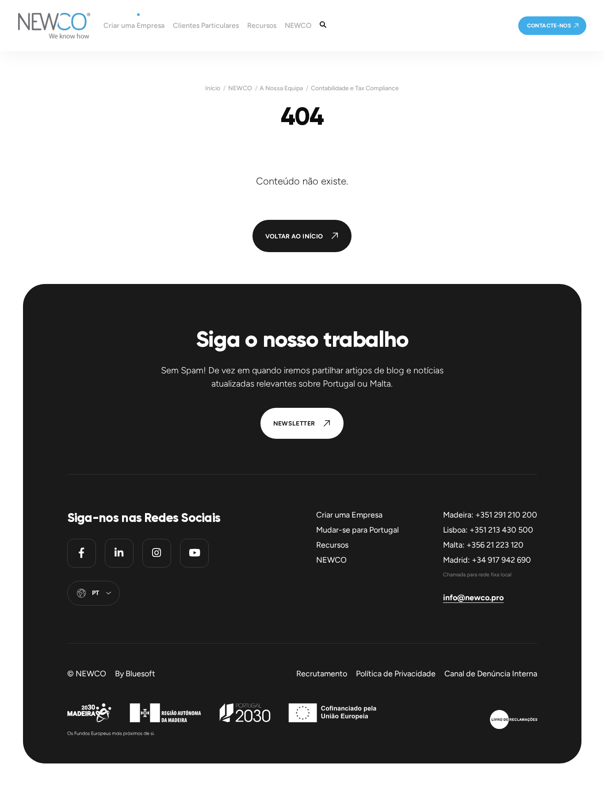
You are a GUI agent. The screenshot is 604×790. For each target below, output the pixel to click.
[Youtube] (194, 553)
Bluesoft (140, 674)
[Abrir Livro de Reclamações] (513, 720)
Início (212, 88)
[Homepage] (45, 25)
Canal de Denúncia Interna (490, 674)
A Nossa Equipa (281, 88)
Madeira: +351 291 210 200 (490, 515)
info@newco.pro (473, 597)
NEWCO (240, 88)
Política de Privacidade (396, 674)
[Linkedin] (119, 553)
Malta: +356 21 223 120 (483, 545)
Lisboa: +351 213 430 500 (488, 530)
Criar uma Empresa (349, 515)
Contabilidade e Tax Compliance (355, 88)
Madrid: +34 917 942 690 (487, 560)
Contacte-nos (549, 26)
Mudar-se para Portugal (357, 530)
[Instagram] (156, 553)
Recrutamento (321, 674)
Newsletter (294, 423)
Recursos (332, 545)
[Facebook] (81, 553)
